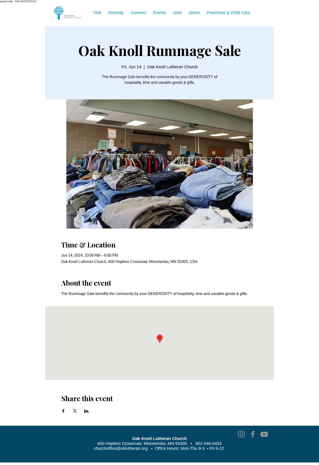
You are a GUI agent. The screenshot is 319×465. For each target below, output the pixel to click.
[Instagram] (241, 434)
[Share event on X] (75, 411)
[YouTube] (264, 434)
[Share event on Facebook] (63, 411)
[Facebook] (252, 434)
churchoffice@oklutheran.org (121, 448)
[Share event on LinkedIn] (86, 411)
